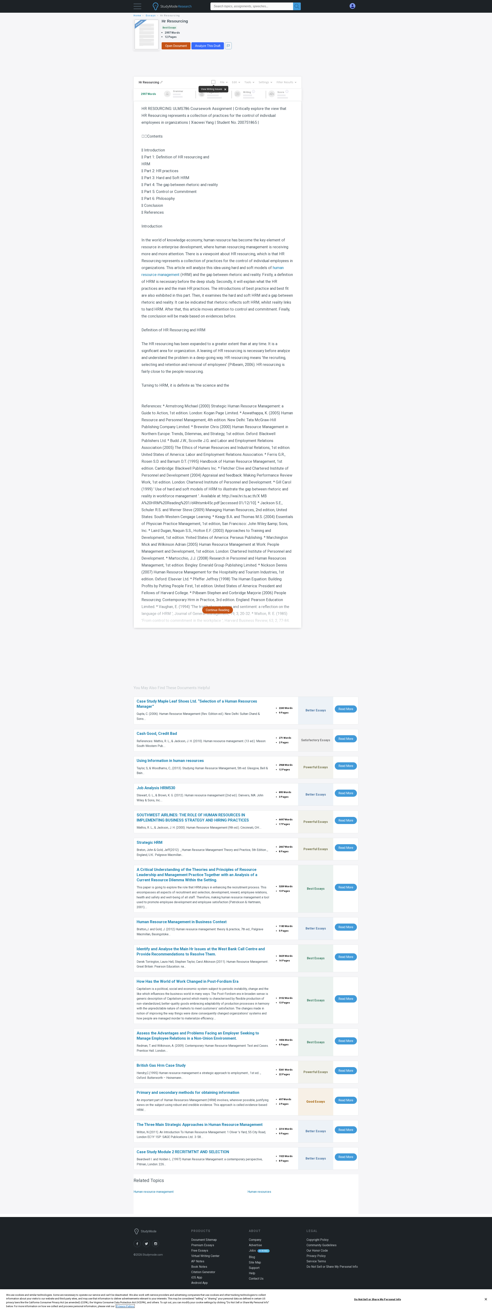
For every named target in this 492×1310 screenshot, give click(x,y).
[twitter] (147, 1246)
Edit (234, 82)
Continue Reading (217, 610)
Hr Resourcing (175, 21)
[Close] (486, 1299)
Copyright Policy (318, 1240)
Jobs (252, 1250)
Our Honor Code (317, 1250)
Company (255, 1240)
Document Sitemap (204, 1240)
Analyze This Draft (207, 45)
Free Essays (199, 1250)
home (137, 15)
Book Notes (199, 1266)
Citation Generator (203, 1272)
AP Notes (197, 1261)
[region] (246, 1299)
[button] (137, 7)
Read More (345, 709)
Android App (199, 1283)
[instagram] (156, 1246)
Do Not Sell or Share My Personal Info (377, 1299)
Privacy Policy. (125, 1306)
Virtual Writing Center (205, 1256)
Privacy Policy (316, 1256)
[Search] (297, 6)
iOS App (196, 1277)
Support (254, 1268)
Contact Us (256, 1278)
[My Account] (354, 6)
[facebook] (138, 1246)
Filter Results (285, 82)
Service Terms (316, 1261)
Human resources (259, 1192)
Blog (252, 1257)
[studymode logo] (179, 6)
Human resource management (154, 1192)
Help (252, 1273)
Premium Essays (202, 1245)
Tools (247, 82)
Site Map (255, 1262)
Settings (264, 82)
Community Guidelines (322, 1245)
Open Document (176, 46)
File (222, 82)
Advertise (255, 1245)
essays (151, 15)
